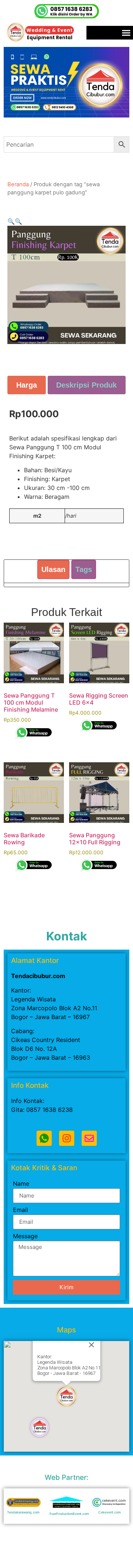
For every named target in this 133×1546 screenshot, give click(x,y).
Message (25, 1236)
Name (21, 1184)
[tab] (26, 385)
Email (20, 1210)
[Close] (91, 1344)
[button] (11, 221)
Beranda (18, 184)
